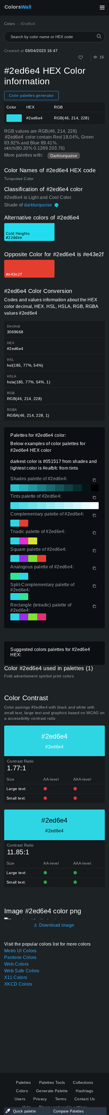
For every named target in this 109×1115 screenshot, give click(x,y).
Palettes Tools (52, 1082)
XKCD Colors (18, 984)
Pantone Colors (20, 957)
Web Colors (16, 964)
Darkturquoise (63, 155)
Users (20, 1099)
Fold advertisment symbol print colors (39, 676)
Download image (56, 925)
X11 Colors (15, 977)
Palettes (23, 1082)
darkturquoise (38, 205)
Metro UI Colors (20, 950)
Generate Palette (52, 1091)
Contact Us (84, 1099)
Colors (17, 7)
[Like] (80, 57)
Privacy (40, 1099)
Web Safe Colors (21, 970)
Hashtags (84, 1091)
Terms (61, 1099)
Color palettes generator (31, 95)
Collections (83, 1082)
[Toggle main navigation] (102, 7)
